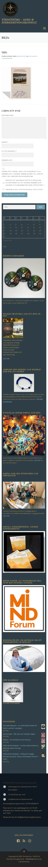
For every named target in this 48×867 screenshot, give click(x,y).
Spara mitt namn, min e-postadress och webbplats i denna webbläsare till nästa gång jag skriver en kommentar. (22, 174)
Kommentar (8, 115)
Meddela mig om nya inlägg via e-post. (25, 189)
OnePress (29, 859)
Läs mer (37, 460)
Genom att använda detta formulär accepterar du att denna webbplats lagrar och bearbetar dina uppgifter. (24, 182)
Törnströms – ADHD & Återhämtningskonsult (19, 21)
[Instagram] (29, 841)
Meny (44, 28)
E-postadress (9, 151)
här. (26, 303)
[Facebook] (18, 841)
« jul (4, 246)
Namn (5, 142)
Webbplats (7, 160)
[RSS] (24, 841)
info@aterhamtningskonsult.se (20, 799)
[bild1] (17, 83)
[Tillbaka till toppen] (24, 851)
